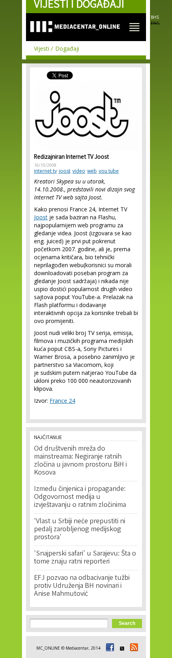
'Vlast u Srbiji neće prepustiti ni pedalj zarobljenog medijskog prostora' (79, 529)
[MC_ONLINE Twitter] (121, 648)
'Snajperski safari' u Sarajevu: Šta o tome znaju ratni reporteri (85, 558)
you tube (109, 170)
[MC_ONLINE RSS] (133, 648)
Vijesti (41, 48)
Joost (41, 217)
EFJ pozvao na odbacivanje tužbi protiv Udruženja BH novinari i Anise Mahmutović (82, 586)
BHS (155, 17)
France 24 (62, 400)
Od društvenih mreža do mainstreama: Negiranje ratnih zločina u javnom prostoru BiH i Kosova (80, 461)
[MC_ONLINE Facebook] (109, 648)
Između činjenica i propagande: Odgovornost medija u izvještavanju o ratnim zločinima (80, 497)
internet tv (45, 170)
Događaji (67, 48)
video (78, 170)
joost (64, 170)
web (92, 170)
